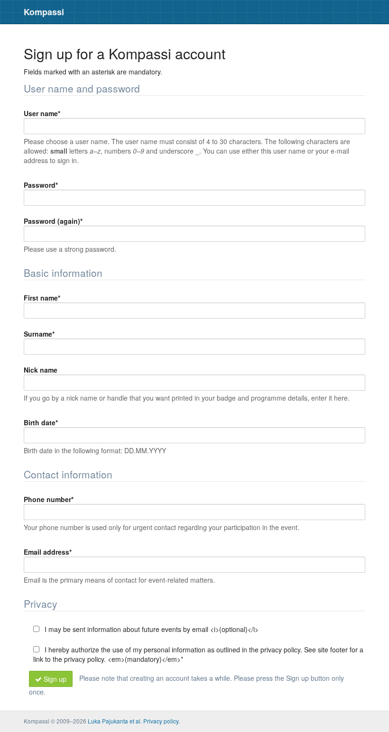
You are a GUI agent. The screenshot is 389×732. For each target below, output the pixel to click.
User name (42, 113)
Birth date (41, 422)
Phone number (49, 499)
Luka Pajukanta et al (114, 721)
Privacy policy (160, 721)
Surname (39, 334)
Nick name (40, 370)
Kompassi (44, 12)
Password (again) (53, 221)
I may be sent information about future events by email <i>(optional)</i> (151, 629)
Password (41, 185)
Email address (48, 552)
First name (42, 297)
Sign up (55, 679)
